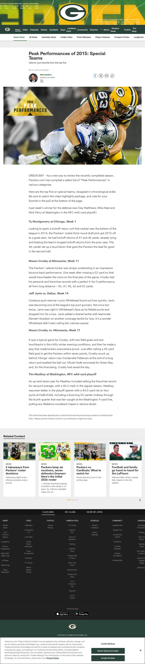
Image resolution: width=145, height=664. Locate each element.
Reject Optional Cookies (108, 651)
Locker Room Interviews (28, 544)
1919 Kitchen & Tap (72, 583)
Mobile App (5, 565)
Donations (117, 542)
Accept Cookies (108, 658)
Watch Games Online (28, 569)
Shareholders (117, 560)
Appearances (117, 525)
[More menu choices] (101, 29)
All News (5, 560)
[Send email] (106, 77)
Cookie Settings (108, 643)
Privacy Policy (53, 658)
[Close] (140, 650)
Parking (72, 544)
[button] (69, 500)
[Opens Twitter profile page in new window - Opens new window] (41, 81)
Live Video (29, 537)
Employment (72, 570)
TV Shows (29, 563)
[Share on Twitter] (101, 77)
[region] (72, 650)
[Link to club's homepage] (8, 29)
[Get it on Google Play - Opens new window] (82, 615)
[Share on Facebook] (95, 77)
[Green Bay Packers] (72, 627)
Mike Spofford (45, 75)
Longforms (5, 542)
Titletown (72, 591)
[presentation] (140, 500)
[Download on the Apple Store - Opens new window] (62, 614)
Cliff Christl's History (5, 534)
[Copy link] (112, 76)
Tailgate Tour (117, 530)
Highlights (29, 525)
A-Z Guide (72, 525)
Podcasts (28, 558)
